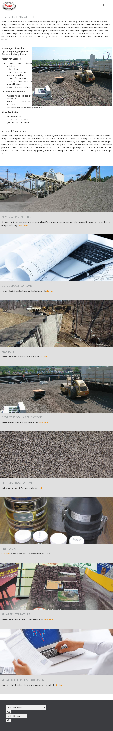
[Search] (103, 5)
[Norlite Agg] (8, 9)
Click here (5, 553)
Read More (24, 225)
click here (50, 291)
